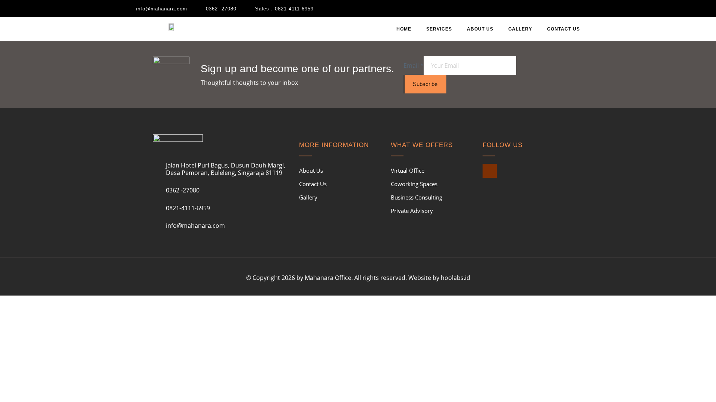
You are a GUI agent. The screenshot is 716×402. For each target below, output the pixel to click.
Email (413, 65)
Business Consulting (416, 197)
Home (403, 29)
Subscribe (425, 84)
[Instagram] (490, 171)
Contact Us (563, 29)
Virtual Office (407, 170)
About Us (480, 29)
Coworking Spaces (414, 184)
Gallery (520, 29)
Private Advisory (412, 210)
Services (439, 29)
